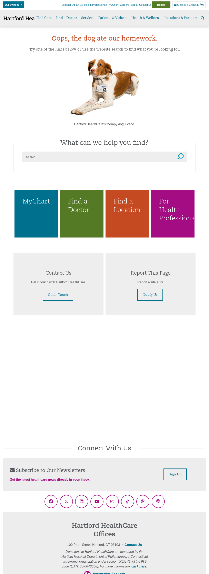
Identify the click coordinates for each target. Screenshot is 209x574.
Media (134, 4)
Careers (124, 4)
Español (66, 4)
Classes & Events (187, 4)
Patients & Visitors (112, 18)
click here (138, 566)
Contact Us (145, 4)
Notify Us (150, 295)
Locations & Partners (181, 18)
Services (87, 18)
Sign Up (175, 474)
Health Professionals (95, 4)
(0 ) (200, 4)
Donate (161, 4)
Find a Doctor (66, 18)
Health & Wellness (145, 18)
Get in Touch (58, 295)
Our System (13, 4)
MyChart (113, 4)
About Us (77, 4)
